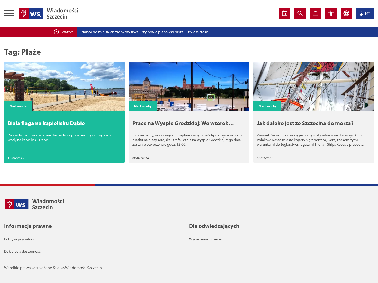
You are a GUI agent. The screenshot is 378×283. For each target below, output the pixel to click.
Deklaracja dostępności (23, 251)
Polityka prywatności (21, 238)
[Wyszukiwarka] (300, 13)
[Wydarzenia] (284, 13)
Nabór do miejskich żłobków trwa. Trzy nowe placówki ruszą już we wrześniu (146, 31)
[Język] (346, 13)
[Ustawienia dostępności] (331, 13)
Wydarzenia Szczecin (205, 238)
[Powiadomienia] (315, 13)
